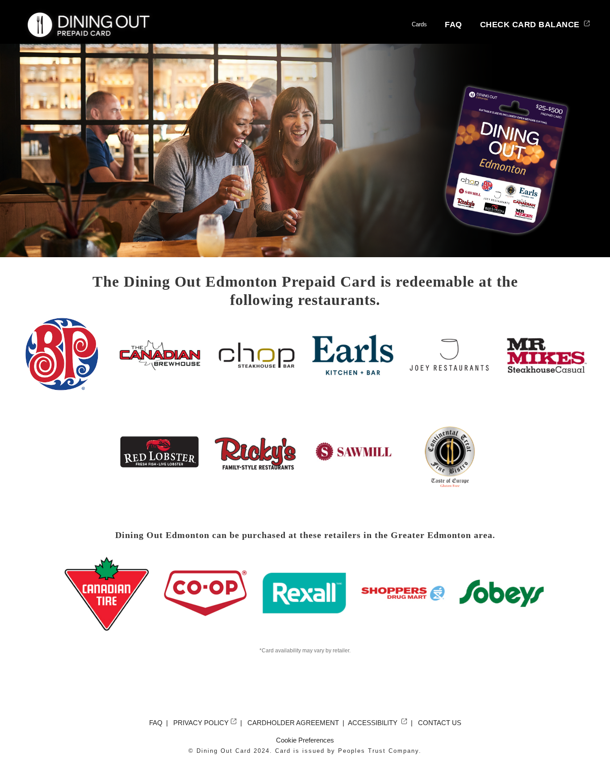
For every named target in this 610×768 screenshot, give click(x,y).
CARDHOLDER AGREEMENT (293, 722)
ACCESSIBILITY (373, 722)
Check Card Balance (531, 24)
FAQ (453, 24)
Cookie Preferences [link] (305, 740)
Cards (419, 24)
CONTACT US (439, 722)
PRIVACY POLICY (201, 722)
